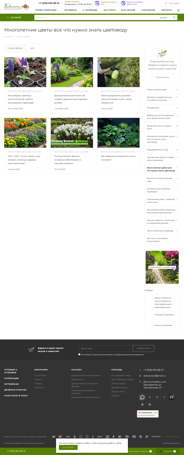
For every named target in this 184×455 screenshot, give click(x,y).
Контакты (39, 387)
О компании (40, 375)
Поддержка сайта (172, 436)
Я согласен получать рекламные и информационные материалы (112, 354)
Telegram (157, 397)
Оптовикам (11, 384)
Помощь (116, 369)
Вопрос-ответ (118, 391)
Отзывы (38, 383)
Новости (38, 379)
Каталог (76, 369)
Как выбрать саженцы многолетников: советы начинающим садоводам (21, 99)
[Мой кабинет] (178, 10)
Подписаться (162, 77)
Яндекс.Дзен (150, 404)
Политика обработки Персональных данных (24, 443)
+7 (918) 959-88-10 (49, 3)
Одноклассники (164, 397)
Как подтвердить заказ (122, 379)
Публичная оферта (171, 443)
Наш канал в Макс (16, 395)
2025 (32, 48)
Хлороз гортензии (163, 325)
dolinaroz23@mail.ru (154, 375)
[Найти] (174, 17)
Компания (41, 369)
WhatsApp (142, 404)
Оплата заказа (118, 383)
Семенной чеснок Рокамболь (85, 397)
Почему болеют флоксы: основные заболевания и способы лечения (67, 160)
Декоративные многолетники (85, 375)
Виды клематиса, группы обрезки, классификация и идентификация (163, 302)
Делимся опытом (15, 390)
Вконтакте (150, 397)
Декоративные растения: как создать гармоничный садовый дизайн (70, 99)
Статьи (149, 290)
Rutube (172, 397)
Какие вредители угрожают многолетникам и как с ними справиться (116, 99)
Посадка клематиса (164, 314)
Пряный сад (77, 379)
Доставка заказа (119, 387)
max (142, 397)
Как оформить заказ (121, 375)
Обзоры (115, 395)
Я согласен (68, 447)
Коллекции (11, 378)
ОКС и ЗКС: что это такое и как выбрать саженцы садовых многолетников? (24, 160)
